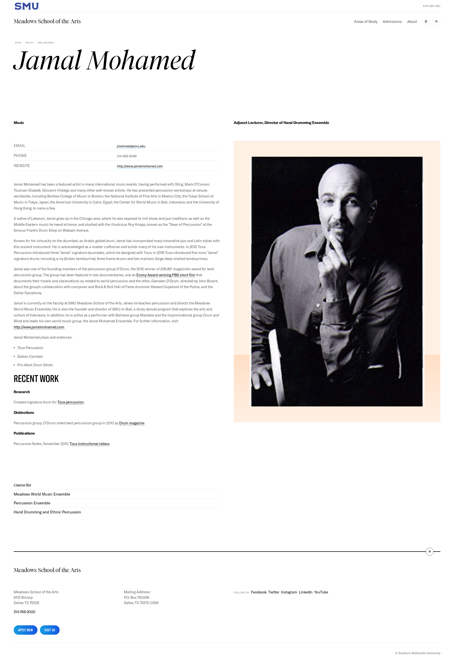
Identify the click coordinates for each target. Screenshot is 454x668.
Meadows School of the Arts (47, 21)
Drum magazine (131, 423)
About (412, 21)
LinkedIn (305, 592)
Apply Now (25, 630)
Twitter (273, 592)
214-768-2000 (24, 611)
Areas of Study (365, 21)
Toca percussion (70, 402)
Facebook (259, 592)
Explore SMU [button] (431, 6)
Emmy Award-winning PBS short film (165, 275)
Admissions (392, 21)
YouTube (321, 592)
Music (18, 42)
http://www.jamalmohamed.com (140, 166)
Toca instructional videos (89, 443)
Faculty (29, 42)
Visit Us (49, 630)
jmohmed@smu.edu (131, 146)
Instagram (289, 592)
